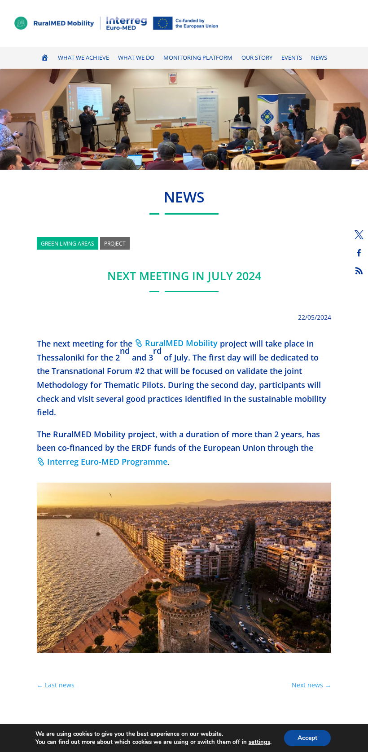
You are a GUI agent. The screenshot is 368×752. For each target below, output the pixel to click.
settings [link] (259, 742)
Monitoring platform (197, 58)
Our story (256, 58)
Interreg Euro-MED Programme (107, 461)
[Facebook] (359, 253)
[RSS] (359, 271)
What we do (136, 58)
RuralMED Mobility (181, 343)
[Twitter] (359, 235)
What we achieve (83, 58)
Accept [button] (307, 738)
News (319, 58)
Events (291, 58)
